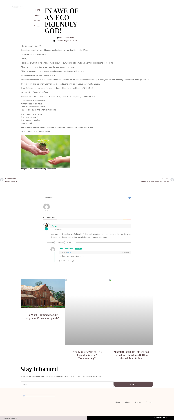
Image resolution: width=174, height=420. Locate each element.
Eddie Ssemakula (66, 249)
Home (117, 402)
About (37, 15)
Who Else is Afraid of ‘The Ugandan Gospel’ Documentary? (87, 355)
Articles (37, 21)
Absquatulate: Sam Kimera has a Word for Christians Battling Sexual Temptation (131, 355)
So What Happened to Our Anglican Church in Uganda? (43, 316)
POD (167, 417)
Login (129, 198)
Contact (37, 26)
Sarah (69, 252)
